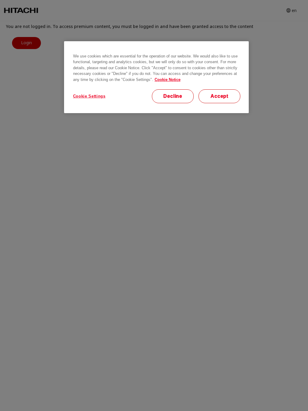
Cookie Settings (89, 96)
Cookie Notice (167, 79)
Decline (172, 96)
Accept (219, 96)
